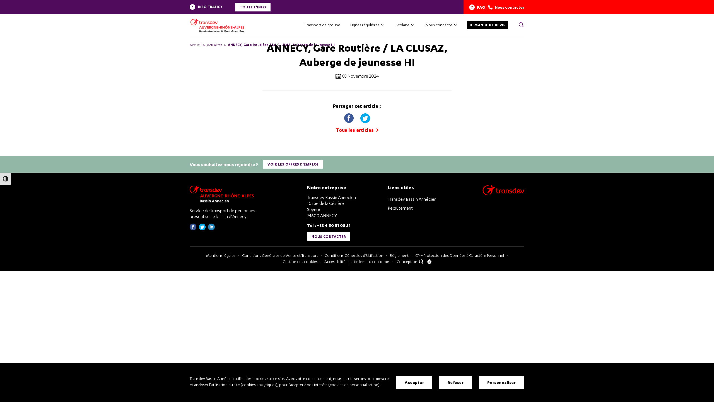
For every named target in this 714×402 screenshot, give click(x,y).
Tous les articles (355, 130)
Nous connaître (439, 24)
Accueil (195, 45)
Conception (407, 261)
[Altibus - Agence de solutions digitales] (429, 262)
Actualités (214, 45)
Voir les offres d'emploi (292, 164)
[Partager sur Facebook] (349, 117)
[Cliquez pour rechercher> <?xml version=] (521, 25)
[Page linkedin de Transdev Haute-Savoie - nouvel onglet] (211, 228)
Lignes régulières (364, 24)
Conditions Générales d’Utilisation (354, 255)
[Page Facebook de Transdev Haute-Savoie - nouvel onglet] (193, 228)
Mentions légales (220, 255)
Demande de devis (487, 25)
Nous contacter (329, 236)
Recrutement (400, 207)
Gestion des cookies (300, 261)
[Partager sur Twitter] (365, 117)
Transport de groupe (322, 24)
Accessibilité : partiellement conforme (356, 261)
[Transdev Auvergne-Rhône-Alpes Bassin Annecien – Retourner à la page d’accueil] (223, 194)
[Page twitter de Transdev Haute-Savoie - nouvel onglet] (202, 228)
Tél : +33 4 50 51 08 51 (329, 225)
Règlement (399, 255)
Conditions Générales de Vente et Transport (280, 255)
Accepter (414, 382)
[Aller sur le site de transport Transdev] (503, 194)
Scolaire (402, 24)
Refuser (456, 382)
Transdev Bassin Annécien (412, 199)
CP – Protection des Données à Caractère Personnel (459, 255)
